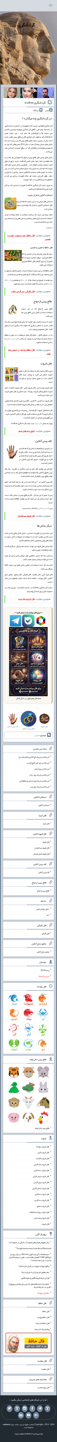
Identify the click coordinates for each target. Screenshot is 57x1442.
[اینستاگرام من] (25, 1408)
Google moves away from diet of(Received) (34, 1248)
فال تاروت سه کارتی (41, 1170)
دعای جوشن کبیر (42, 909)
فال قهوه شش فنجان (41, 854)
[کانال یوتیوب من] (28, 1415)
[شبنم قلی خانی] (12, 93)
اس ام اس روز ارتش (41, 769)
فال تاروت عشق (43, 1206)
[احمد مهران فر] (45, 93)
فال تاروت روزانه (42, 1146)
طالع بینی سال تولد (42, 1128)
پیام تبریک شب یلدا (41, 1329)
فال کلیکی (45, 933)
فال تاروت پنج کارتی (41, 1182)
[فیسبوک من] (32, 1408)
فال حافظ (23, 280)
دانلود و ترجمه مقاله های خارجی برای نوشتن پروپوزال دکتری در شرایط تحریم (29, 1285)
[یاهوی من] (47, 1408)
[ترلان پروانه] (28, 93)
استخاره (49, 228)
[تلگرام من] (40, 1408)
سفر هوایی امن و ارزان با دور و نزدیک (35, 1272)
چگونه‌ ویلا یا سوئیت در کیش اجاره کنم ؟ (34, 1266)
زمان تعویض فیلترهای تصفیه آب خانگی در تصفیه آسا (29, 1242)
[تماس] (17, 1408)
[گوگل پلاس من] (36, 1415)
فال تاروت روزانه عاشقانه (39, 1212)
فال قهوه (46, 842)
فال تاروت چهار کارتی (41, 1176)
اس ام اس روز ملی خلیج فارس (38, 763)
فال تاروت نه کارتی (42, 1194)
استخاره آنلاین (43, 805)
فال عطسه (45, 1369)
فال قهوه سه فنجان (41, 848)
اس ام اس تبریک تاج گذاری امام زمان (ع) (33, 757)
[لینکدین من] (21, 1415)
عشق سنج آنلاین (43, 952)
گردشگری (26, 24)
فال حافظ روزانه (43, 1317)
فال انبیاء (45, 823)
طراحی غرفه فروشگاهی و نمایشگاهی (35, 1278)
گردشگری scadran (35, 102)
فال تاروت (38, 423)
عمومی (37, 735)
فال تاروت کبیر (43, 1152)
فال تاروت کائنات (42, 1158)
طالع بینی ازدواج (13, 338)
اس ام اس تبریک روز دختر (39, 775)
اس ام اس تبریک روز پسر (39, 787)
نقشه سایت (19, 1434)
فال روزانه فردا (43, 1387)
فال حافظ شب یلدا (42, 1323)
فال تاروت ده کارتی (41, 1200)
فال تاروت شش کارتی (40, 1188)
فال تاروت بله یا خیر (41, 1218)
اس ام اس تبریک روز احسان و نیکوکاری (34, 781)
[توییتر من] (9, 1408)
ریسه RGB (45, 970)
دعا (48, 915)
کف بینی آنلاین (43, 508)
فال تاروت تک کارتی (41, 1164)
